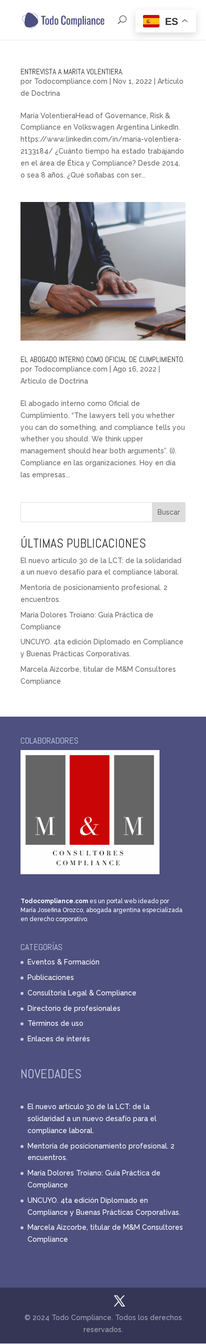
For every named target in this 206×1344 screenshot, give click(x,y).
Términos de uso (56, 1023)
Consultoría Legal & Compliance (82, 993)
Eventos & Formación (64, 962)
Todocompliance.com (71, 81)
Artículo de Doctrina (54, 381)
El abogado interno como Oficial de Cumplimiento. (102, 359)
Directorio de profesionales (74, 1008)
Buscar (169, 512)
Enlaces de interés (59, 1039)
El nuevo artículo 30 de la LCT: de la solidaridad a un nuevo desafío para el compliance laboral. (92, 1119)
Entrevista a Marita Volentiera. (72, 71)
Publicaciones (51, 977)
